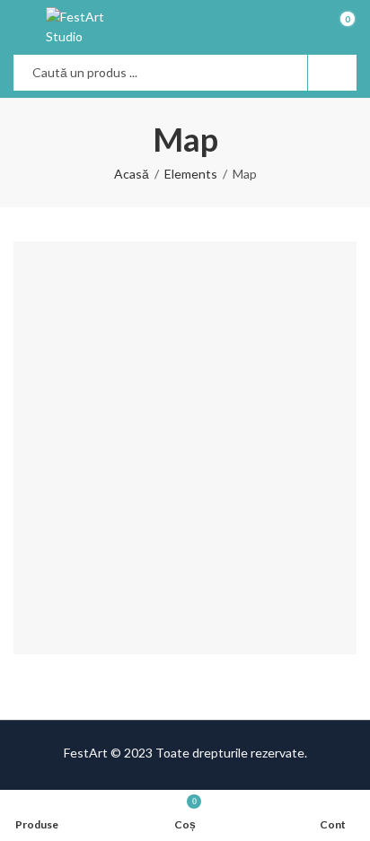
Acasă (131, 173)
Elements (190, 173)
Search (332, 73)
